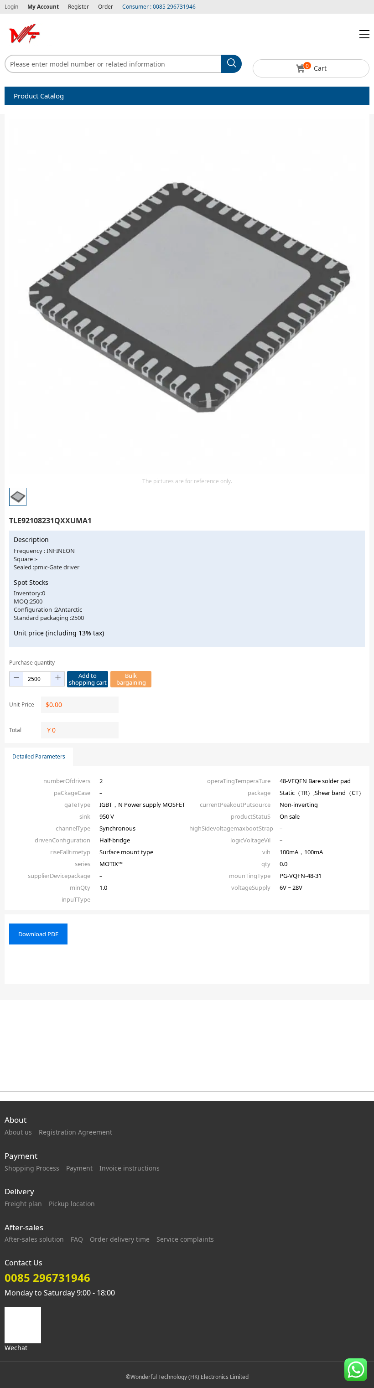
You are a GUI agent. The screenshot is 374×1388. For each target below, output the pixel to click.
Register (78, 6)
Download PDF (38, 934)
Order (105, 6)
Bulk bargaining (131, 678)
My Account (43, 6)
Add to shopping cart (88, 678)
